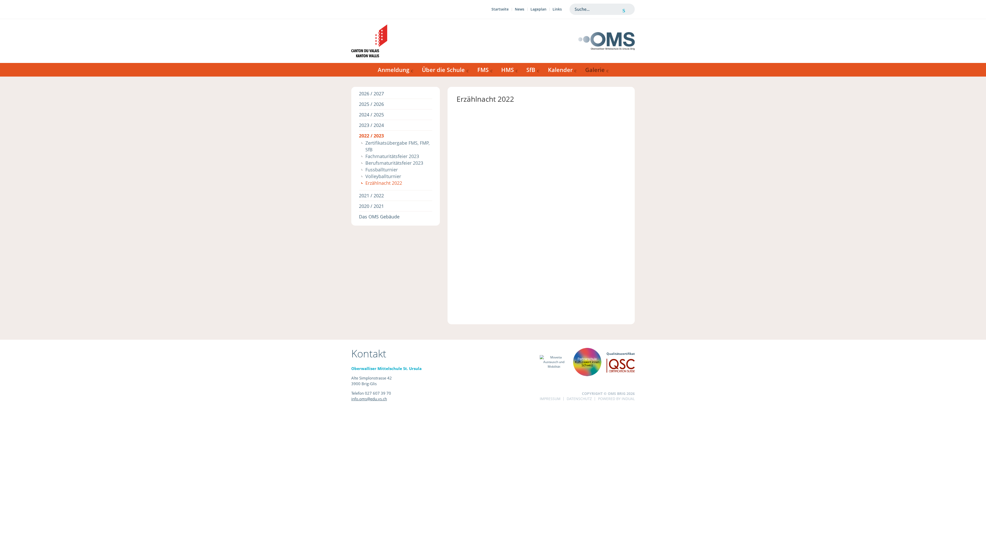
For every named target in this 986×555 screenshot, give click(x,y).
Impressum (550, 398)
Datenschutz (579, 398)
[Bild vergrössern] (476, 118)
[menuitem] (500, 10)
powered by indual (616, 398)
